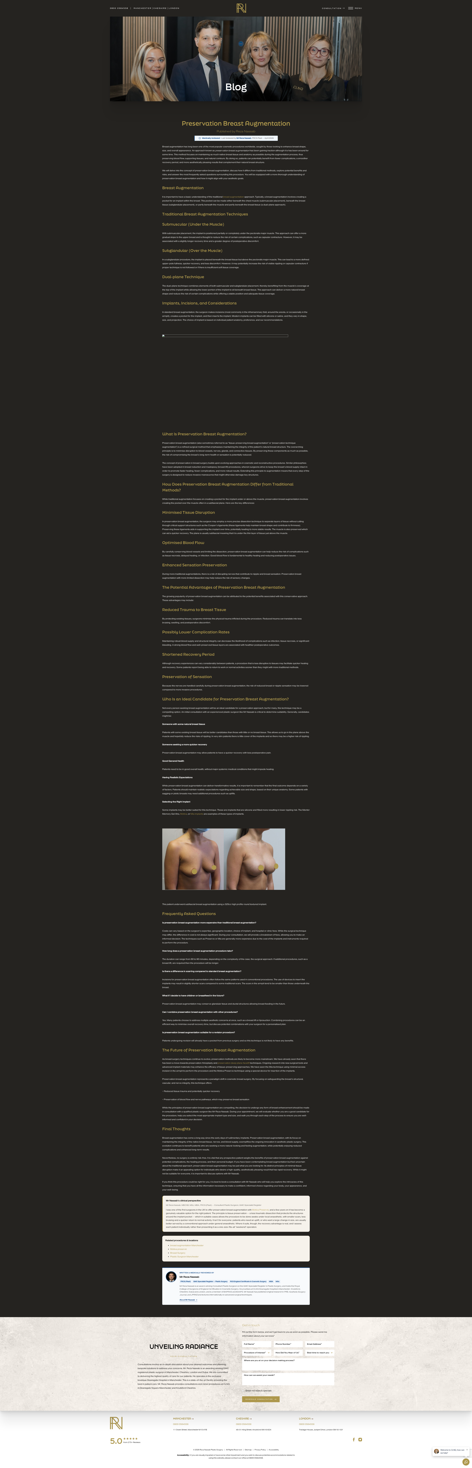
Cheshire (160, 8)
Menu (358, 8)
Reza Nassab (245, 131)
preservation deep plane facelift (234, 1063)
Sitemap (248, 1450)
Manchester (142, 8)
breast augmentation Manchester (187, 1245)
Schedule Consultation (259, 1399)
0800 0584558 (119, 8)
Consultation (331, 8)
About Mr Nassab (187, 1300)
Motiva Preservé (260, 1210)
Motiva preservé (178, 1249)
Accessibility (274, 1450)
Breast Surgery (177, 1253)
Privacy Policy (260, 1450)
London (174, 8)
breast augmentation (233, 197)
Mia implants (197, 814)
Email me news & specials (259, 1391)
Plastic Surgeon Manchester (184, 1256)
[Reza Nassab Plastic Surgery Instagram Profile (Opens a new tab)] (360, 1439)
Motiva (183, 814)
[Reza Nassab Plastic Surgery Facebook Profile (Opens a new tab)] (354, 1439)
